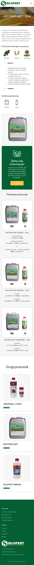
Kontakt (17, 183)
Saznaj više (6, 407)
